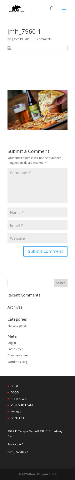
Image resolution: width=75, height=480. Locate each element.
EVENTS (15, 412)
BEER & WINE (19, 399)
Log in (12, 343)
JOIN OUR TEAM (21, 405)
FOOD (14, 392)
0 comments (43, 39)
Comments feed (18, 355)
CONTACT (17, 418)
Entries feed (16, 349)
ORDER (15, 386)
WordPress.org (18, 362)
